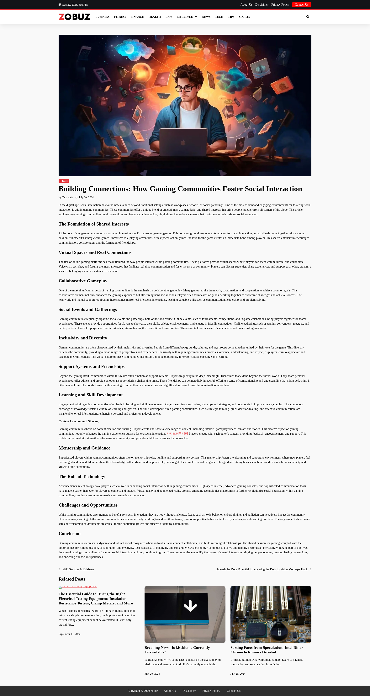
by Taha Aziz (66, 197)
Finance (137, 16)
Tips (231, 16)
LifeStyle (185, 16)
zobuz (154, 690)
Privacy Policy (280, 4)
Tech (219, 16)
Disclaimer (261, 4)
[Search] (307, 16)
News (206, 16)
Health (155, 16)
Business (102, 16)
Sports (244, 16)
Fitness (120, 16)
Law (169, 16)
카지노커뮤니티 (177, 433)
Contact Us (302, 4)
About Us (246, 4)
